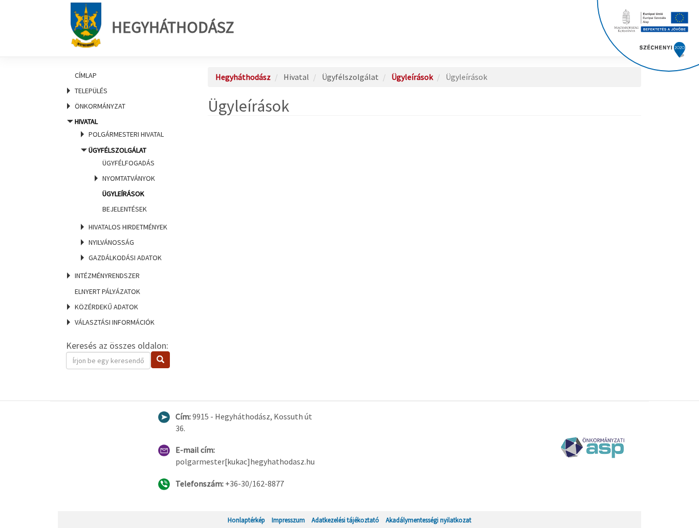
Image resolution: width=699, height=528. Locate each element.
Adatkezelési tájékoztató (345, 520)
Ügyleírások (123, 193)
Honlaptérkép (246, 520)
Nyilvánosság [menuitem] (111, 242)
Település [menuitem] (91, 90)
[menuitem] (124, 75)
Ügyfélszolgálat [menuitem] (122, 179)
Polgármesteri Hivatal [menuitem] (126, 134)
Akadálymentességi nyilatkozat (428, 520)
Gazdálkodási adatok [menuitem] (125, 257)
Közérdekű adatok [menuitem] (106, 306)
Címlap (86, 75)
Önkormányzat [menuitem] (100, 106)
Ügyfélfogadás (128, 162)
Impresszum (288, 520)
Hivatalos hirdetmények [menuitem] (128, 226)
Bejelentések (124, 209)
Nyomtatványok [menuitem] (128, 178)
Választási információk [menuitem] (115, 322)
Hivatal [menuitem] (121, 189)
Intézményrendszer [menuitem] (107, 275)
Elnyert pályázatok (107, 291)
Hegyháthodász (173, 27)
